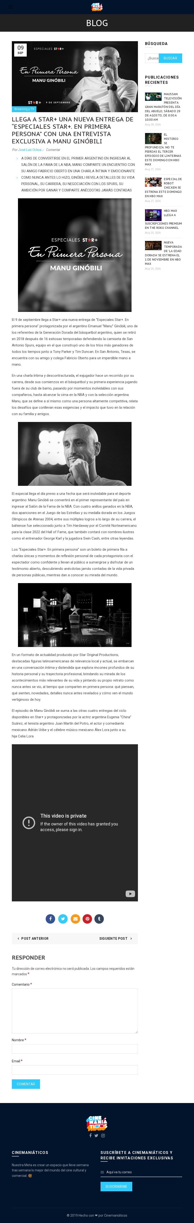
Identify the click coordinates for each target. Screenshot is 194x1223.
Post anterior (34, 938)
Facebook (50, 919)
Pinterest (87, 919)
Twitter (63, 919)
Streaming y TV (24, 109)
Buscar (170, 58)
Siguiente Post (113, 938)
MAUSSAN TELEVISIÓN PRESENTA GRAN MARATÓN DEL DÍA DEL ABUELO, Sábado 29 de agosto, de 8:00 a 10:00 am (163, 106)
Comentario (22, 984)
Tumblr (99, 919)
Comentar (53, 150)
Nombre (19, 1040)
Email (75, 919)
